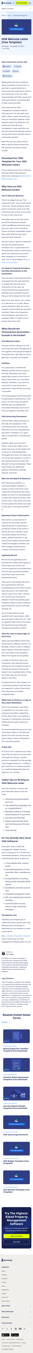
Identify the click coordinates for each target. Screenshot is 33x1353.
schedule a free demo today (17, 936)
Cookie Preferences (17, 1346)
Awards (4, 1293)
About (3, 1271)
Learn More (16, 1242)
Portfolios (4, 1278)
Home (3, 15)
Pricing (4, 1282)
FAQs (3, 1286)
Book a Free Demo (21, 3)
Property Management (20, 15)
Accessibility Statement (8, 1349)
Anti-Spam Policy (6, 1346)
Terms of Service (10, 1339)
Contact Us (5, 1297)
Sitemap (24, 1343)
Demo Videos (6, 1301)
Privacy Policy (19, 1339)
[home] (7, 2)
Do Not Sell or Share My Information (11, 1343)
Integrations (5, 1290)
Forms (9, 15)
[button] (29, 3)
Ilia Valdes (5, 46)
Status (3, 1339)
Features (4, 1275)
